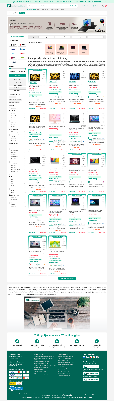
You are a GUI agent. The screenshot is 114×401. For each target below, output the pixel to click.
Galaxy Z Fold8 (55, 9)
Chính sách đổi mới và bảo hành (41, 361)
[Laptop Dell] (22, 49)
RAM (17, 177)
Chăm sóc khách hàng (63, 360)
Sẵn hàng (17, 105)
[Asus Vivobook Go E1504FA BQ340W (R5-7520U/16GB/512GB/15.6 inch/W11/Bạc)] (94, 167)
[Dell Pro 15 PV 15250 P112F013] (35, 208)
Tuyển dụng (61, 366)
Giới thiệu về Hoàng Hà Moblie (65, 356)
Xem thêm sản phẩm (67, 278)
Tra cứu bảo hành (62, 370)
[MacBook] (13, 45)
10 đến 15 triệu (18, 82)
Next (105, 1)
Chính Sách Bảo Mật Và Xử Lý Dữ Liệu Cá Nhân (45, 365)
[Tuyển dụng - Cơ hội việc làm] (91, 379)
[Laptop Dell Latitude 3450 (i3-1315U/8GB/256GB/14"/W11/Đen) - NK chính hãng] (74, 167)
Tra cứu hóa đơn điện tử (64, 375)
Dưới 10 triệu (17, 79)
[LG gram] (13, 57)
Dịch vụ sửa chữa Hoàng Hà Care (66, 362)
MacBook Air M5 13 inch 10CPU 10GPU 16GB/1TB (56, 84)
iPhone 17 (62, 9)
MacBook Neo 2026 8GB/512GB (56, 251)
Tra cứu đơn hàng (62, 368)
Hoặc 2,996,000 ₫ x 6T (55, 133)
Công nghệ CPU (17, 143)
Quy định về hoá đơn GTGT (40, 373)
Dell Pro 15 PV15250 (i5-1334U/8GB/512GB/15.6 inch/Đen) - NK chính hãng (36, 252)
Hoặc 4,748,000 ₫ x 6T (74, 89)
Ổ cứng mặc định (17, 195)
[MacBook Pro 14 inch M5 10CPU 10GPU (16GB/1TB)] (35, 165)
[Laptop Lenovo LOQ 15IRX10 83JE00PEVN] (74, 208)
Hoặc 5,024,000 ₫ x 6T (55, 89)
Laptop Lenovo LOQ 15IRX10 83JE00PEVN (76, 212)
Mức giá (17, 66)
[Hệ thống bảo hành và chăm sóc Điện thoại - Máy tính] (91, 373)
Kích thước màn (17, 111)
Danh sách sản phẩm (18, 36)
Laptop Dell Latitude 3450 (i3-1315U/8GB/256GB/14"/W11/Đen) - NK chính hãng (77, 170)
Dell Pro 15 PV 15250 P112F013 (36, 210)
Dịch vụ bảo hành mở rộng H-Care (42, 363)
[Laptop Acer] (22, 57)
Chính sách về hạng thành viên (41, 375)
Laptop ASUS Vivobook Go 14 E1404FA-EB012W (56, 169)
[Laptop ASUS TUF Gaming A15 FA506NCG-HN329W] (74, 124)
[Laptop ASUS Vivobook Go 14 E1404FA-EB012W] (55, 165)
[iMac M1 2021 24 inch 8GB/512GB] (55, 124)
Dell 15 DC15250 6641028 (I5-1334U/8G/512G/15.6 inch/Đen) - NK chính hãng (96, 128)
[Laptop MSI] (22, 45)
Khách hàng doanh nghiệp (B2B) (66, 364)
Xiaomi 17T (47, 9)
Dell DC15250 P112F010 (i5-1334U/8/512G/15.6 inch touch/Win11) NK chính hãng (56, 212)
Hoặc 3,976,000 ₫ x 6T (35, 93)
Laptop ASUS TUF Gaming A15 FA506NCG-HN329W (76, 129)
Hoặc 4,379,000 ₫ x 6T (94, 89)
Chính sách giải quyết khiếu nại (41, 367)
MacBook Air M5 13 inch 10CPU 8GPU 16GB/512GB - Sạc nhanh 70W (37, 127)
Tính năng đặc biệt (17, 94)
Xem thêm (56, 329)
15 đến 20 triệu (18, 85)
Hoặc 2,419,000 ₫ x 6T (55, 258)
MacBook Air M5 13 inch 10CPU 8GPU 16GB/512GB (37, 86)
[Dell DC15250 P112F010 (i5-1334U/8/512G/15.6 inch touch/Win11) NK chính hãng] (55, 208)
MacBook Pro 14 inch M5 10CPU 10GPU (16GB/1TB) (37, 168)
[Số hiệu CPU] (64, 114)
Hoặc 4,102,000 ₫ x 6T (35, 132)
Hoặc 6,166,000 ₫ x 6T (35, 175)
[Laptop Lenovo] (22, 53)
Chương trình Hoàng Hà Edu (40, 371)
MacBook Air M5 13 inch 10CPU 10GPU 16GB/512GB (96, 84)
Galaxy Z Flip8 (40, 9)
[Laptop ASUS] (13, 49)
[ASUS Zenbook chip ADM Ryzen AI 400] (57, 25)
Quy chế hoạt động (38, 369)
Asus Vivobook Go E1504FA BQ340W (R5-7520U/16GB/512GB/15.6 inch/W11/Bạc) (95, 170)
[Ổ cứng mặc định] (44, 76)
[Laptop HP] (13, 53)
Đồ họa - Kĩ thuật (14, 102)
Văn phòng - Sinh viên (16, 99)
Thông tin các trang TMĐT (64, 358)
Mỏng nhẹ (13, 97)
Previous (8, 1)
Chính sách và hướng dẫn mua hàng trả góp (44, 356)
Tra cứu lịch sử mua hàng (64, 373)
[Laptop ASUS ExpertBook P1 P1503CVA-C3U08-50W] (94, 208)
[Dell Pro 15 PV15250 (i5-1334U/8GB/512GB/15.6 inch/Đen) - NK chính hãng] (35, 249)
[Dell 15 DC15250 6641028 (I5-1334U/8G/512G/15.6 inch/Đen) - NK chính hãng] (94, 124)
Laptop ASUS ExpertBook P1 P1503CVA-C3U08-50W (95, 211)
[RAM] (44, 72)
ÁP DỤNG (17, 75)
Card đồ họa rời (17, 129)
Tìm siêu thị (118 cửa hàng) (64, 371)
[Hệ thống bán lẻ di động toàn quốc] (91, 366)
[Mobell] (13, 62)
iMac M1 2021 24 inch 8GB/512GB (57, 126)
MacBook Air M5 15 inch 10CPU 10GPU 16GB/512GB (76, 84)
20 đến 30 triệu (18, 88)
